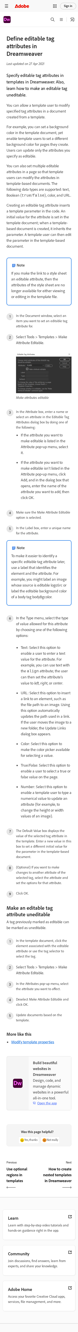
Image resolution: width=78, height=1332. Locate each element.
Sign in (68, 6)
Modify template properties (32, 1042)
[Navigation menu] (6, 6)
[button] (54, 6)
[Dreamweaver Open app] (72, 19)
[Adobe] (22, 6)
